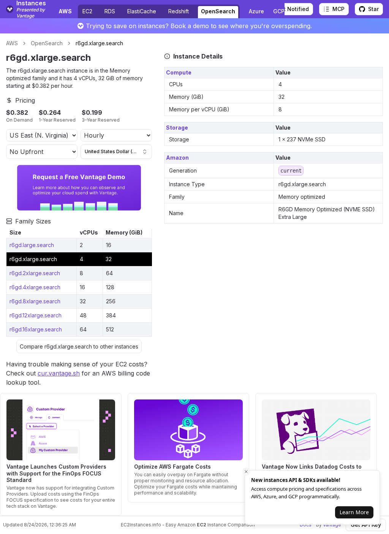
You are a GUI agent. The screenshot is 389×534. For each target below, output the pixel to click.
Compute (178, 72)
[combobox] (116, 151)
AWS (12, 43)
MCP (338, 9)
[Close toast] (246, 471)
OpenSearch (218, 11)
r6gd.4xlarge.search (34, 287)
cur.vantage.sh (59, 373)
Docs (306, 525)
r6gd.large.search (31, 245)
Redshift (178, 11)
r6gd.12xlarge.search (35, 315)
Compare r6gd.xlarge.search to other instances (79, 346)
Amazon (177, 157)
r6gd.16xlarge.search (35, 329)
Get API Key (366, 524)
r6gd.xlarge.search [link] (99, 43)
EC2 (87, 11)
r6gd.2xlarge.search (34, 273)
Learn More (354, 512)
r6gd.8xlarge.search (34, 301)
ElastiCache (141, 11)
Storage (177, 127)
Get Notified (292, 9)
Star (373, 9)
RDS (109, 11)
